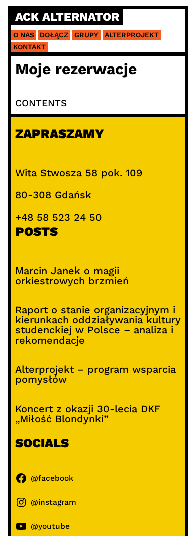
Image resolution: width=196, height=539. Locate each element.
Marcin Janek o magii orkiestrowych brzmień (72, 275)
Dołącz (54, 35)
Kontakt (29, 47)
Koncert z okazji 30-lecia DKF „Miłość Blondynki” (87, 413)
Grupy (86, 35)
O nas (23, 35)
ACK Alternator (67, 17)
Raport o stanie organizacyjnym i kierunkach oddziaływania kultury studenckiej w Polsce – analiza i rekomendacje (98, 325)
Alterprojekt (132, 35)
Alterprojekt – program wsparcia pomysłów (95, 374)
